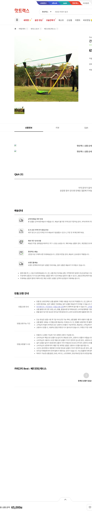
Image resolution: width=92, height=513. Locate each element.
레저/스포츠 (35, 29)
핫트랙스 (45, 12)
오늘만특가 (50, 20)
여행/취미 (22, 29)
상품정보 (28, 127)
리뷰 (57, 127)
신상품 (69, 20)
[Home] (15, 29)
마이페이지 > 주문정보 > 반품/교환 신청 (50, 306)
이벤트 (77, 20)
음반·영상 (38, 20)
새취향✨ (27, 20)
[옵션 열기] (65, 499)
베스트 (61, 20)
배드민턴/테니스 (50, 29)
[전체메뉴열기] (17, 20)
